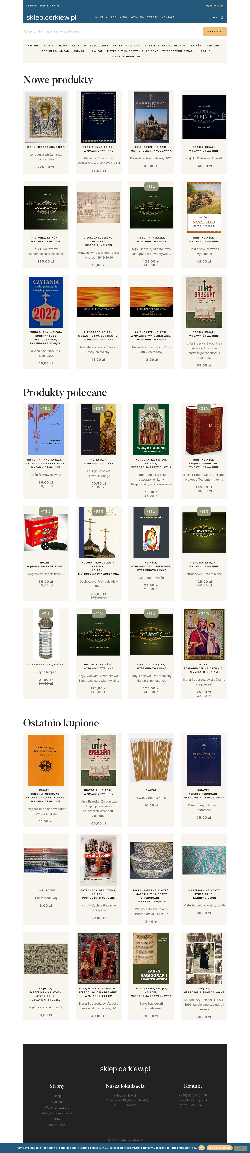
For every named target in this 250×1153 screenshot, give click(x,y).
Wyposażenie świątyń (179, 51)
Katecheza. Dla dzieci (97, 890)
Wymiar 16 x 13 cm (204, 672)
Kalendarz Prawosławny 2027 (151, 158)
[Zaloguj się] (207, 5)
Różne (206, 51)
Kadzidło (79, 45)
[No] (240, 1148)
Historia (87, 147)
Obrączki (80, 51)
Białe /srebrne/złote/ (150, 890)
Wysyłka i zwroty (144, 17)
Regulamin (119, 17)
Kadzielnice (99, 45)
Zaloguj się (217, 5)
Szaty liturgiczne (126, 56)
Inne (98, 147)
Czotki (49, 45)
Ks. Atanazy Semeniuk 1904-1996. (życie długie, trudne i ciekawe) (204, 1004)
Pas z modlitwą (46, 898)
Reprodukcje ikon (51, 147)
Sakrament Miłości (151, 577)
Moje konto (57, 1125)
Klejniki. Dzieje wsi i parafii (204, 158)
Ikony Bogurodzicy (103, 988)
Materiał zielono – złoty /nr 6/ (204, 905)
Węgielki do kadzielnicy (46, 566)
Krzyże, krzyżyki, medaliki (166, 45)
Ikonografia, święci (150, 459)
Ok (201, 1147)
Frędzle (45, 988)
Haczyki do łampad (54, 51)
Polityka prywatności (57, 1113)
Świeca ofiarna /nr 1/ (151, 797)
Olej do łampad (40, 664)
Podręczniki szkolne (98, 897)
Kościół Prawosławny (46, 475)
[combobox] (111, 31)
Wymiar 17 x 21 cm (98, 996)
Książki (197, 45)
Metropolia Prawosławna (151, 150)
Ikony (63, 45)
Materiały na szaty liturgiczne (132, 51)
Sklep (99, 17)
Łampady (213, 45)
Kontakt (168, 17)
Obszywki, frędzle (151, 901)
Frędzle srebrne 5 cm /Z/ (45, 1007)
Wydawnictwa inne (98, 150)
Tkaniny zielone (204, 897)
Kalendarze (144, 147)
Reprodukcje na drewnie (203, 668)
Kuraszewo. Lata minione (204, 574)
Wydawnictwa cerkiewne (97, 335)
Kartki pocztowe (127, 45)
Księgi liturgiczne (203, 463)
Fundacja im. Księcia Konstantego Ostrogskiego (46, 336)
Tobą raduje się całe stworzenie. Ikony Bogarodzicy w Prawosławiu (151, 479)
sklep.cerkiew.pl (51, 17)
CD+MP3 (34, 45)
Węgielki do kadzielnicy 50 (46, 574)
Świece (97, 51)
